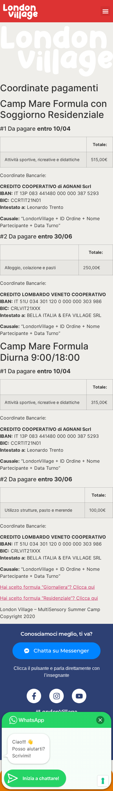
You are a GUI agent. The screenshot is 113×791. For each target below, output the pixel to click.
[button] (105, 11)
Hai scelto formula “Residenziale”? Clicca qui (49, 598)
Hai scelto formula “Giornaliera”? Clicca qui (47, 587)
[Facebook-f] (34, 696)
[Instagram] (56, 696)
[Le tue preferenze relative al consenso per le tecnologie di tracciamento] (102, 780)
